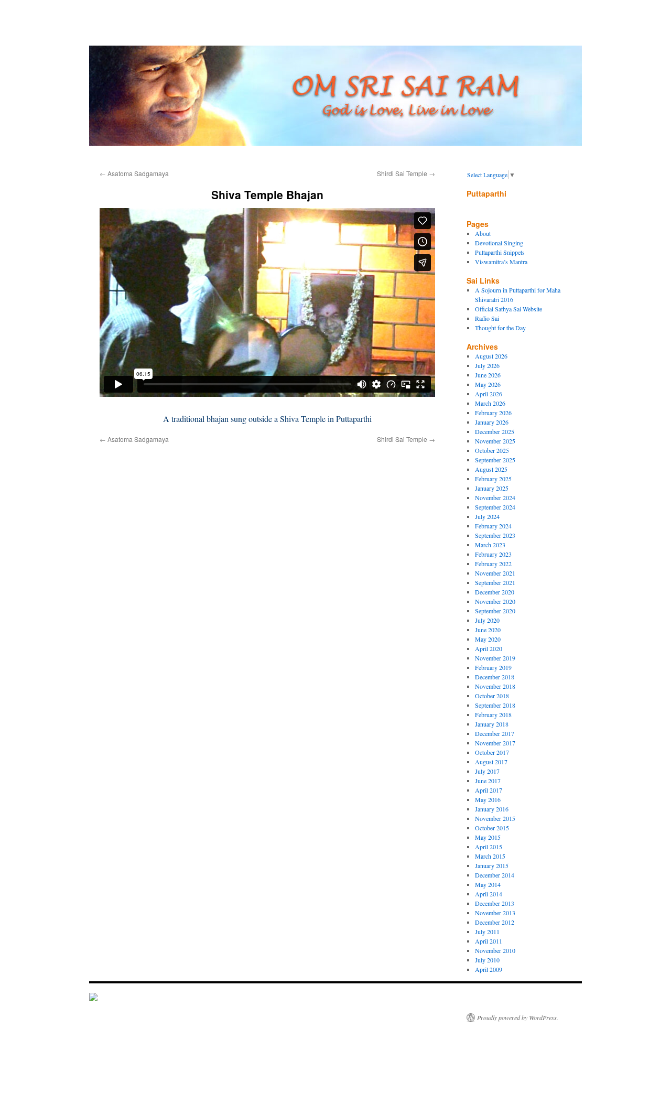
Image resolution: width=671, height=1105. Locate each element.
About (483, 233)
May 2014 (488, 884)
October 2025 (492, 450)
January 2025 (491, 488)
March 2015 (490, 856)
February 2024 (493, 526)
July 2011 (487, 931)
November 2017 (495, 743)
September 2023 (495, 535)
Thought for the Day (500, 327)
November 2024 (495, 497)
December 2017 (494, 733)
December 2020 (494, 592)
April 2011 (488, 941)
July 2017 (487, 771)
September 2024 (495, 507)
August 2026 (491, 356)
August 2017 (491, 761)
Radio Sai (487, 318)
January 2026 (491, 422)
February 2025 (493, 478)
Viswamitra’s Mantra (501, 261)
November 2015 (495, 818)
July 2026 (487, 365)
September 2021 (495, 582)
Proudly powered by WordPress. (517, 1017)
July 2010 (487, 960)
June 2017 (488, 780)
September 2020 (495, 610)
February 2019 (493, 667)
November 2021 (495, 573)
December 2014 (494, 875)
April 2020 (488, 648)
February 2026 (493, 412)
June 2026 (488, 375)
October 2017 (492, 752)
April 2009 (488, 969)
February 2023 (493, 554)
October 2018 (492, 695)
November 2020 (495, 601)
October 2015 (492, 828)
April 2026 (488, 393)
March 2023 (490, 544)
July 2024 (487, 516)
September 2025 (495, 460)
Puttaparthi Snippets (500, 252)
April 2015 (488, 846)
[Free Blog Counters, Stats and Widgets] (93, 998)
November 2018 (495, 686)
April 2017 (488, 790)
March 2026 (490, 403)
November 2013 (495, 912)
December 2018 (494, 677)
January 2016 (491, 809)
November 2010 (495, 950)
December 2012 (494, 922)
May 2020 (488, 639)
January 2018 (491, 724)
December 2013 (494, 903)
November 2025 (495, 441)
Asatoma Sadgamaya (134, 173)
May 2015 (488, 837)
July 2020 (487, 620)
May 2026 (488, 384)
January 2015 (491, 865)
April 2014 (488, 894)
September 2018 (495, 705)
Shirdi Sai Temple (406, 173)
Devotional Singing (499, 243)
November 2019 (495, 658)
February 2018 (493, 714)
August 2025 (491, 469)
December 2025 (494, 431)
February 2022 (493, 563)
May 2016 (488, 799)
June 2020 (488, 629)
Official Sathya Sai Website (508, 309)
